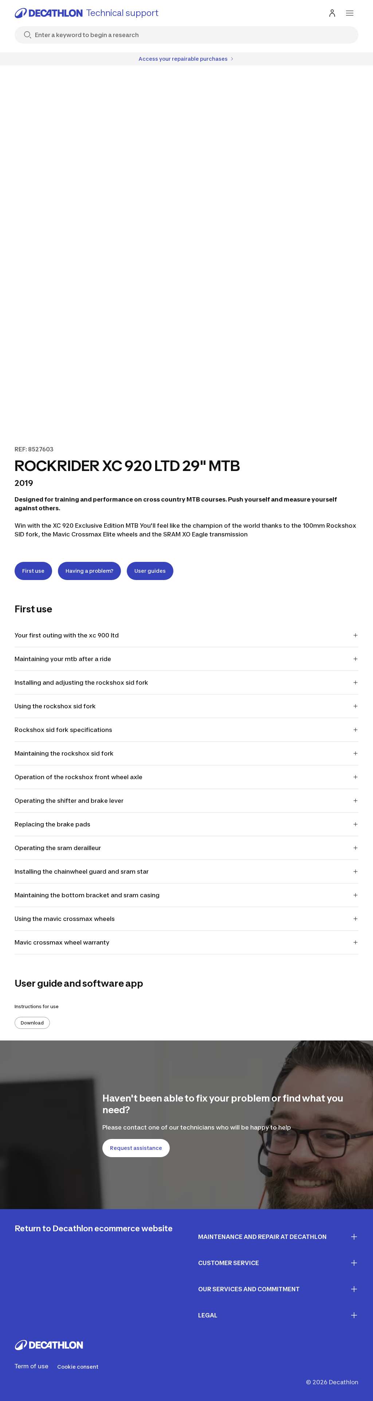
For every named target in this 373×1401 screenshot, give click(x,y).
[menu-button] (349, 13)
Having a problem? (89, 571)
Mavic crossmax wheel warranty (62, 942)
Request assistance (136, 1148)
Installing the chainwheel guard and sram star (82, 871)
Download (32, 1023)
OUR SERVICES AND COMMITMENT (249, 1289)
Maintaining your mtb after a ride (63, 659)
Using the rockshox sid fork (55, 706)
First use (33, 571)
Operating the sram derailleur (58, 848)
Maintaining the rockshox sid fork (64, 753)
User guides (150, 571)
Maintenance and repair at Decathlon (262, 1236)
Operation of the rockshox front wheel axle (78, 777)
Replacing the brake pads (52, 824)
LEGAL (207, 1315)
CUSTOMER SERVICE (228, 1263)
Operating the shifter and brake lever (69, 800)
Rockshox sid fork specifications (63, 729)
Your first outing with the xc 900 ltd (67, 635)
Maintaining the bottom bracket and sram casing (87, 895)
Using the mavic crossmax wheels (65, 918)
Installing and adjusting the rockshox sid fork (81, 682)
